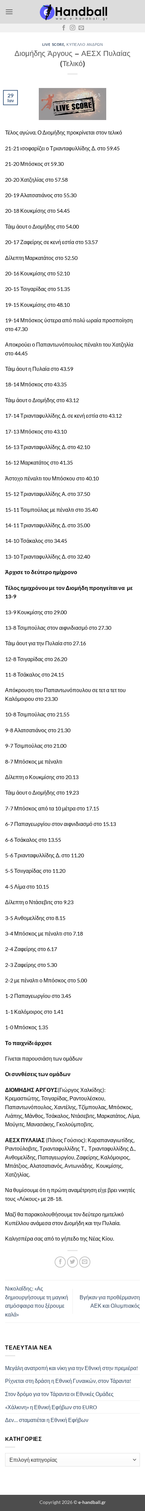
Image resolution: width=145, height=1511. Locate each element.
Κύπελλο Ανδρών (84, 44)
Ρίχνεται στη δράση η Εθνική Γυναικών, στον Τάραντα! (68, 1380)
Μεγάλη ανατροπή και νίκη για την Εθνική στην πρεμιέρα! (71, 1368)
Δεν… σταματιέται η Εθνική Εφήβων (46, 1420)
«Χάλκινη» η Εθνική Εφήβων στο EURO (51, 1407)
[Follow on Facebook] (63, 28)
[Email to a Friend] (84, 1262)
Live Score (53, 44)
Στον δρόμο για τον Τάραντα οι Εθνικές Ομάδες (59, 1394)
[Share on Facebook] (60, 1262)
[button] (9, 11)
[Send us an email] (81, 28)
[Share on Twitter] (72, 1262)
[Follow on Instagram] (72, 28)
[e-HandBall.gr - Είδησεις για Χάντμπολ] (72, 12)
